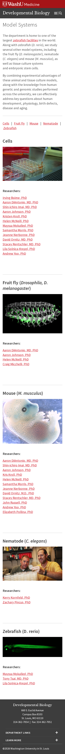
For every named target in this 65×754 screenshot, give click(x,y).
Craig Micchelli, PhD (16, 364)
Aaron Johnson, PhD (17, 212)
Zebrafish (9, 128)
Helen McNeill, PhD (16, 221)
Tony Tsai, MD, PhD (15, 679)
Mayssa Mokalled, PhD (18, 226)
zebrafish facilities (25, 40)
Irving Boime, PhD (15, 198)
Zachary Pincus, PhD (16, 602)
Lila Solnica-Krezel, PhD (19, 249)
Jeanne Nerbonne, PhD (19, 235)
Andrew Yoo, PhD (14, 254)
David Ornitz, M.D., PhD (18, 493)
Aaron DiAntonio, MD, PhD (20, 202)
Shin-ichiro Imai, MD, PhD (20, 207)
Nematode (50, 123)
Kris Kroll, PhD (12, 475)
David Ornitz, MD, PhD (18, 239)
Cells (6, 123)
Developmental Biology (26, 13)
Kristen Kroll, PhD (15, 216)
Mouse (34, 123)
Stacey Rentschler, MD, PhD (21, 244)
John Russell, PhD (15, 502)
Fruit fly (19, 123)
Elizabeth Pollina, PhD (18, 512)
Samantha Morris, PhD (18, 230)
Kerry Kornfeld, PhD (16, 598)
